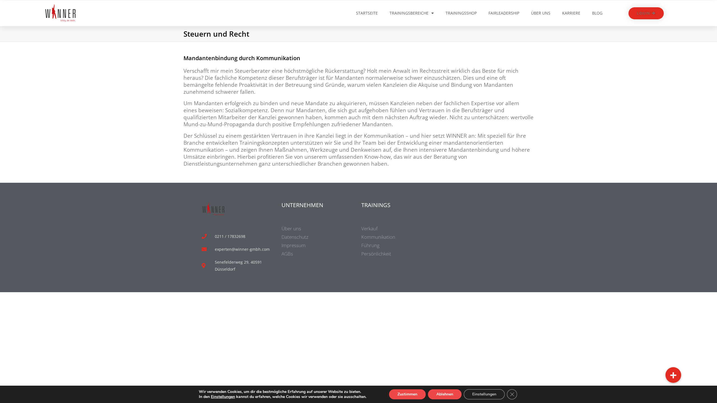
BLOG (597, 13)
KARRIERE (571, 13)
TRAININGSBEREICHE (409, 13)
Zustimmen (407, 394)
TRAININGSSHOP (461, 13)
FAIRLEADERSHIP (503, 13)
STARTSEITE (367, 13)
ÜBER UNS (540, 13)
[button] (673, 375)
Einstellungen (223, 396)
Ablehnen (444, 394)
